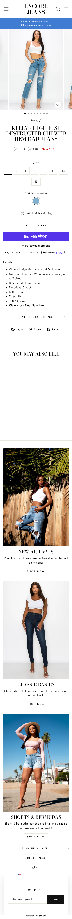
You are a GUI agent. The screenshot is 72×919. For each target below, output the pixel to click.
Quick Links (35, 857)
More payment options (36, 245)
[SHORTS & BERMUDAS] (36, 763)
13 (63, 171)
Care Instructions (36, 316)
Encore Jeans (36, 9)
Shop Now (36, 571)
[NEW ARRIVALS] (36, 497)
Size (36, 163)
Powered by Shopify (36, 915)
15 (36, 181)
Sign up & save (35, 848)
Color (36, 193)
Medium (36, 201)
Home (34, 120)
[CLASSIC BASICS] (36, 630)
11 (53, 171)
